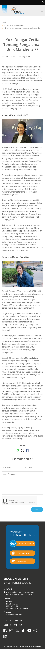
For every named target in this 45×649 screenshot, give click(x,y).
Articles (5, 56)
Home (4, 23)
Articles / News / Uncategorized (14, 25)
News (12, 56)
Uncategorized (24, 56)
